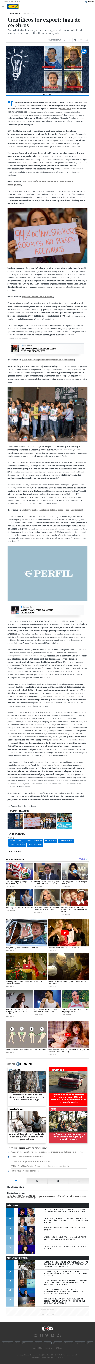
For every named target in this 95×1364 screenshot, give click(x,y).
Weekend (57, 1343)
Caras (18, 1343)
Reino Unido (65, 108)
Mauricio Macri (15, 841)
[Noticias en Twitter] (47, 1335)
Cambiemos (38, 841)
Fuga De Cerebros (35, 845)
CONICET (27, 841)
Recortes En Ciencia (17, 845)
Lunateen (49, 1348)
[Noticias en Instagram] (35, 1335)
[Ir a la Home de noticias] (47, 1328)
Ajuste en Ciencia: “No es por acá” (37, 296)
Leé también (27, 345)
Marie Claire (27, 1343)
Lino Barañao (50, 841)
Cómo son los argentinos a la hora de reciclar (30, 1161)
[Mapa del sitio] (59, 1335)
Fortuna (38, 1343)
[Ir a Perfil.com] (90, 1)
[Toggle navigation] (4, 6)
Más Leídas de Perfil (17, 1258)
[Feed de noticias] (52, 1335)
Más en (11, 1064)
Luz (34, 1348)
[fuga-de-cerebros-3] (48, 821)
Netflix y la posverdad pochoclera (25, 1171)
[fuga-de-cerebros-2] (32, 821)
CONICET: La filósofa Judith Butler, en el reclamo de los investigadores (41, 1166)
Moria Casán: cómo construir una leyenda (37, 611)
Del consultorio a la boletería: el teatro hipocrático (38, 349)
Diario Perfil (7, 1343)
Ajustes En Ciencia (66, 841)
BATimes (59, 1348)
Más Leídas (12, 1205)
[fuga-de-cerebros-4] (64, 821)
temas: (11, 838)
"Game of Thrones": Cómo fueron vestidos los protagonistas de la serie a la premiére (47, 1152)
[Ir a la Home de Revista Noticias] (12, 6)
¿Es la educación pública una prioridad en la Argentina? (48, 359)
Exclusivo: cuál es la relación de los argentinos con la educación (52, 509)
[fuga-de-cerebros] (15, 821)
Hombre (48, 1343)
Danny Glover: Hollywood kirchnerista (27, 1156)
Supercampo (80, 1343)
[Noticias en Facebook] (41, 1335)
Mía (40, 1348)
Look (90, 1343)
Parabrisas (68, 1343)
